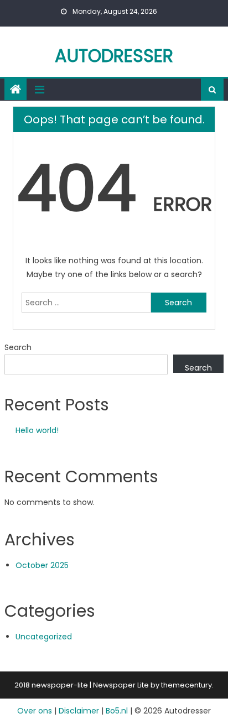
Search (18, 347)
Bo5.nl (117, 710)
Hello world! (37, 430)
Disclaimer (79, 710)
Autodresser (114, 55)
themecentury (186, 685)
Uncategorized (43, 636)
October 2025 (42, 565)
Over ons (34, 710)
